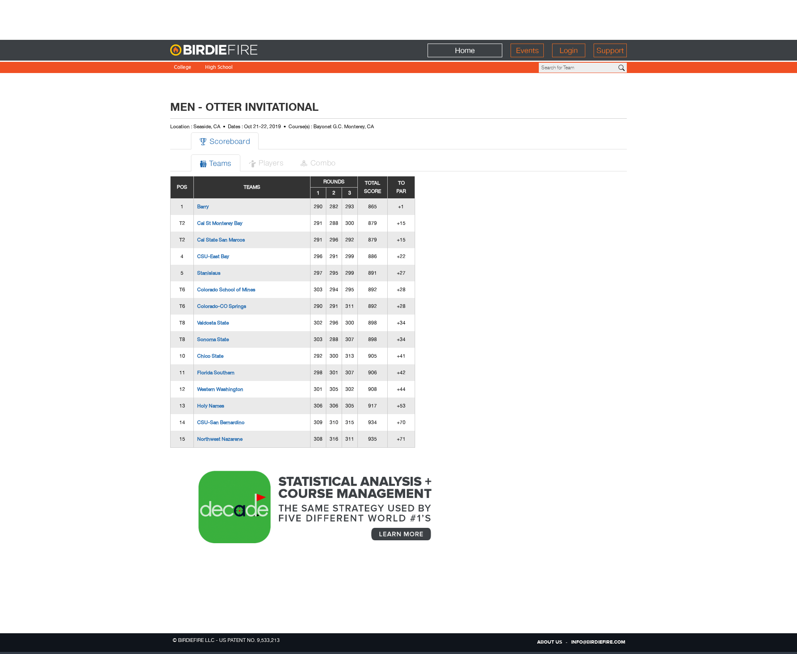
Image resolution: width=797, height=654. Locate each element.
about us (549, 642)
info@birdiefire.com (598, 642)
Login (569, 50)
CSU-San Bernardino (220, 422)
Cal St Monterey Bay (219, 223)
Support (610, 50)
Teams (216, 162)
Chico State (210, 356)
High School (218, 68)
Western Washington (220, 389)
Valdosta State (213, 323)
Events (527, 50)
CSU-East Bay (213, 256)
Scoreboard (225, 140)
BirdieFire (230, 50)
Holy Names (210, 406)
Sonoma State (213, 339)
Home (465, 50)
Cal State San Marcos (221, 240)
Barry (203, 207)
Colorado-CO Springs (221, 306)
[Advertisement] (398, 18)
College (182, 68)
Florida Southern (216, 373)
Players (266, 162)
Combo (318, 162)
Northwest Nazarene (219, 439)
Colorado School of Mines (226, 290)
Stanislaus (208, 273)
